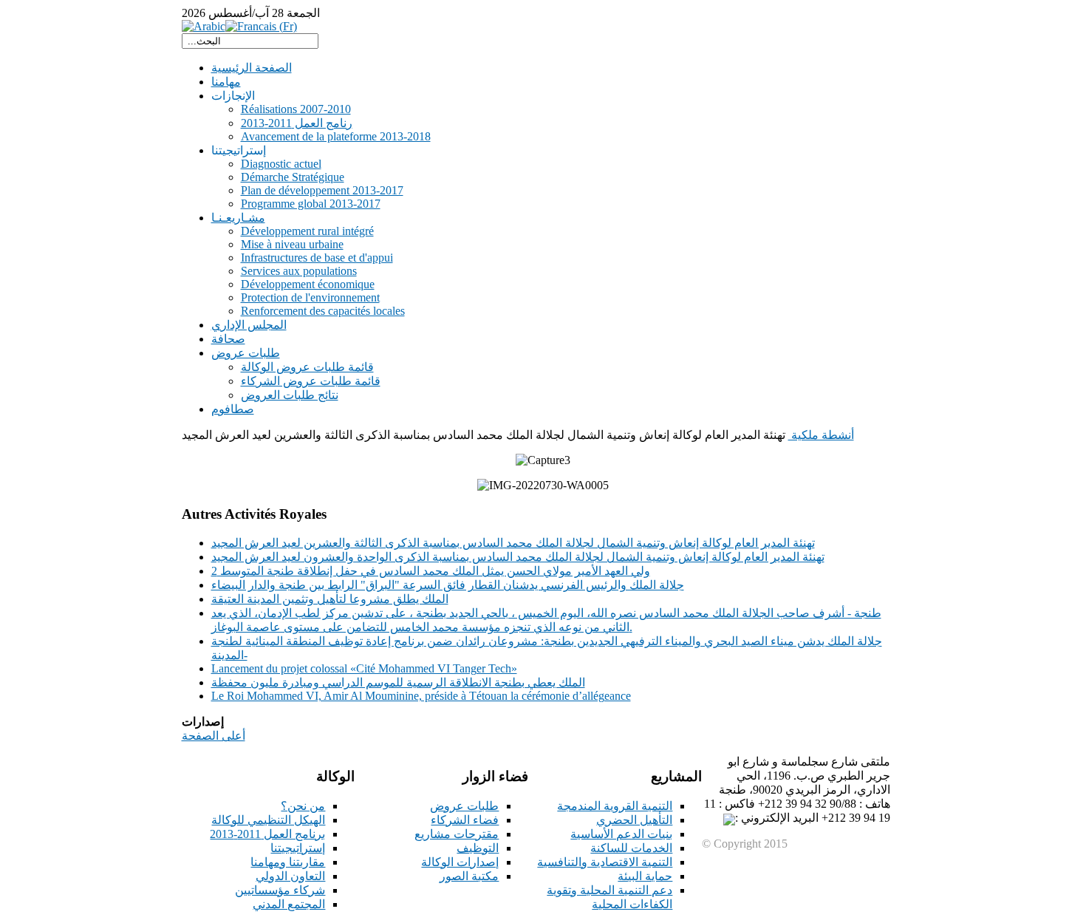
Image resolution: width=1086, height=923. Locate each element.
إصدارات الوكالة (460, 862)
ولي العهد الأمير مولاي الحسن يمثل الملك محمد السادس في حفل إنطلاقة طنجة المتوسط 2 (430, 571)
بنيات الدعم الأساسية (621, 834)
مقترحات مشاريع (456, 834)
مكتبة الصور (469, 876)
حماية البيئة (645, 876)
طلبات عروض (464, 806)
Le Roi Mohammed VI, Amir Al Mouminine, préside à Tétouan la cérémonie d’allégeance (421, 695)
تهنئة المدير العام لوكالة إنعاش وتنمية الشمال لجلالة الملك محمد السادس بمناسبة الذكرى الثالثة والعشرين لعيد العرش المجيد (513, 543)
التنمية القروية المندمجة (614, 806)
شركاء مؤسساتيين (280, 890)
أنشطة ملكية (821, 435)
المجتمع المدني (289, 904)
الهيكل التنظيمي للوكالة (268, 820)
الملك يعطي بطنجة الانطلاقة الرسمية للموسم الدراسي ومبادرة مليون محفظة (398, 682)
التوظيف (478, 848)
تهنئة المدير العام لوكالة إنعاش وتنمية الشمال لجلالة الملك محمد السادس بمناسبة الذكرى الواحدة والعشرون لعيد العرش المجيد (517, 557)
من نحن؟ (303, 806)
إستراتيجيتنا (297, 848)
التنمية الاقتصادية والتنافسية (604, 862)
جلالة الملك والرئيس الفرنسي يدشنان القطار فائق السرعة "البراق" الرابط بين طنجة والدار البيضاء (447, 585)
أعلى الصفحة (213, 735)
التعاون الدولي (290, 876)
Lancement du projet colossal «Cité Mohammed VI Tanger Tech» (364, 668)
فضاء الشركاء (465, 820)
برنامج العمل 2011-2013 (267, 834)
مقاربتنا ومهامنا (287, 862)
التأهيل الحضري (634, 820)
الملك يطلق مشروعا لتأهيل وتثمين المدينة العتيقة (329, 599)
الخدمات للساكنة (631, 848)
